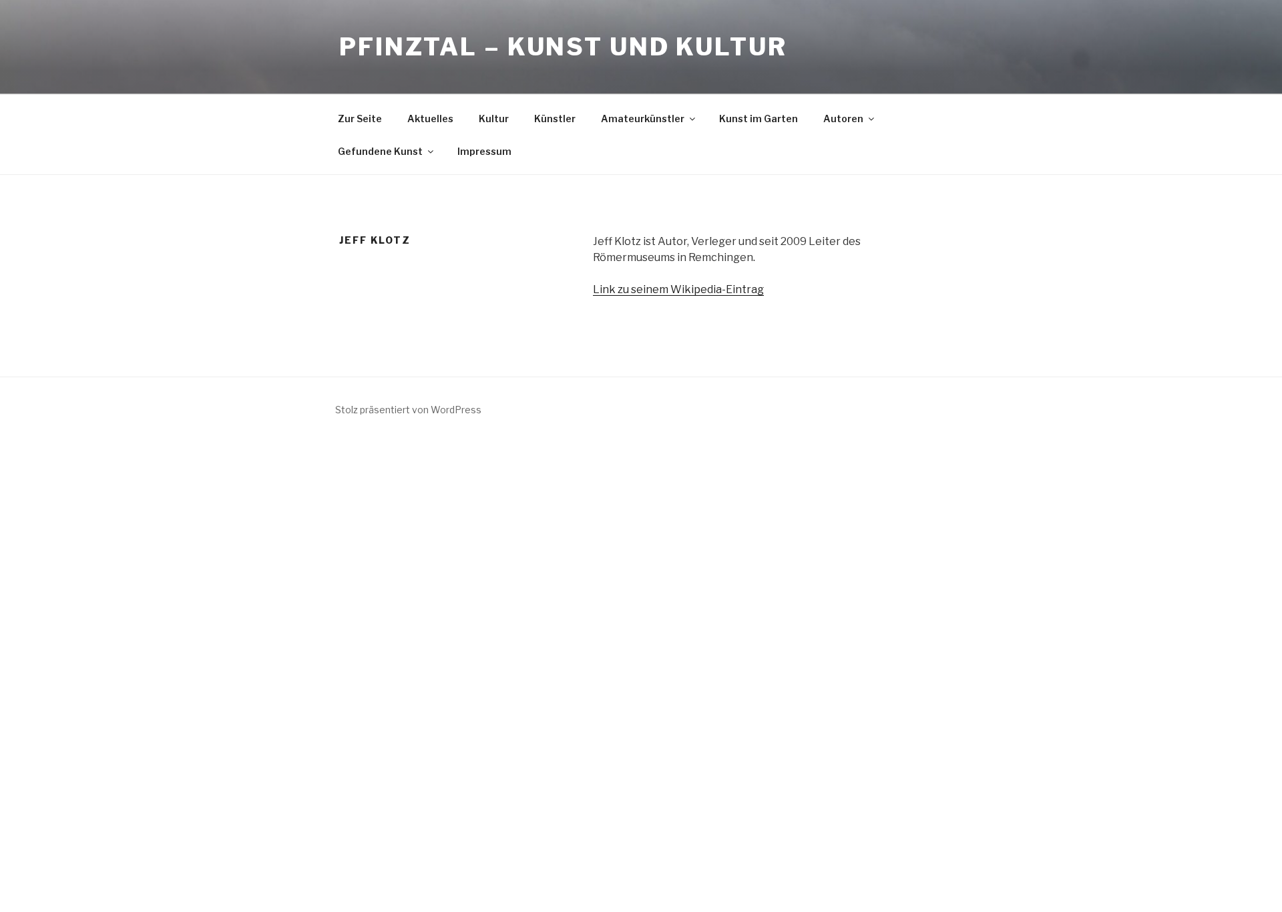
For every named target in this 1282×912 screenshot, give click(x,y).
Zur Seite (360, 118)
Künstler (555, 118)
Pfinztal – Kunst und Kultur (563, 46)
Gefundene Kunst (380, 151)
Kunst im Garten (758, 118)
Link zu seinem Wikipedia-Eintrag (678, 289)
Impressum (484, 151)
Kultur (494, 118)
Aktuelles (430, 118)
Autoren (843, 118)
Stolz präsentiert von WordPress (408, 409)
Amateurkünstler (642, 118)
